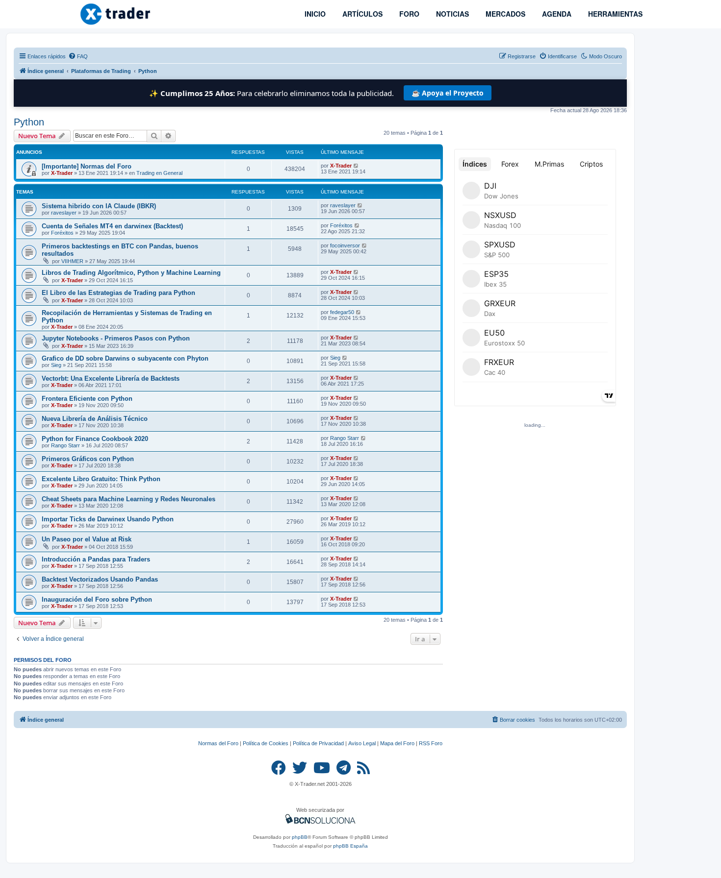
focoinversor (345, 245)
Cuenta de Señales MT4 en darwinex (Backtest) (112, 226)
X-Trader (62, 173)
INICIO (314, 14)
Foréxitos (62, 233)
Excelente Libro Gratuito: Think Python (101, 479)
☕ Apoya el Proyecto (448, 93)
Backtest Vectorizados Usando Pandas (100, 579)
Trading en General (159, 173)
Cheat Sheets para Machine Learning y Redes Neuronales (128, 499)
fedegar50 (342, 312)
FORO (408, 14)
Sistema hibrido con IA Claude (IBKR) (99, 206)
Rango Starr (65, 445)
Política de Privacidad (318, 743)
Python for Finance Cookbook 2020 (95, 438)
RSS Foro (430, 743)
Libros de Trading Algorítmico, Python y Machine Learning (131, 272)
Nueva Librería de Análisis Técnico (95, 418)
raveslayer (64, 213)
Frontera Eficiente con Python (87, 398)
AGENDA (555, 14)
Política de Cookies (265, 743)
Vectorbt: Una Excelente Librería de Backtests (111, 378)
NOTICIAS (451, 14)
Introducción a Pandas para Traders (96, 559)
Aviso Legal (362, 743)
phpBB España (350, 846)
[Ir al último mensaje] (356, 166)
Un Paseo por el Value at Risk (86, 539)
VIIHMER (72, 261)
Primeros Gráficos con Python (88, 459)
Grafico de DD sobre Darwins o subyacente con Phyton (125, 358)
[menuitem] (78, 56)
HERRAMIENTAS (614, 14)
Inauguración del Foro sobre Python (97, 599)
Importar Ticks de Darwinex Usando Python (108, 519)
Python (29, 122)
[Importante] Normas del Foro (86, 166)
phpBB (300, 837)
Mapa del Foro (397, 743)
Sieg (56, 365)
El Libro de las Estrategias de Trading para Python (118, 292)
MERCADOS (504, 14)
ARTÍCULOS (361, 14)
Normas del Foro (218, 743)
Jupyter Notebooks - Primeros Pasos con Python (116, 338)
